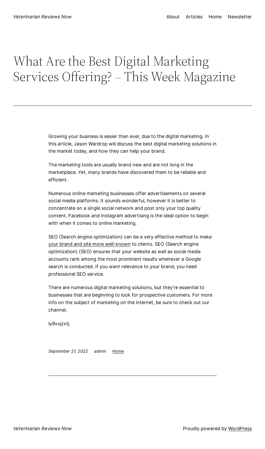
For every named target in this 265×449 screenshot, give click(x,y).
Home (215, 16)
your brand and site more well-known (89, 244)
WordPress (240, 428)
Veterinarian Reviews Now (42, 16)
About (173, 16)
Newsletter (240, 16)
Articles (194, 16)
